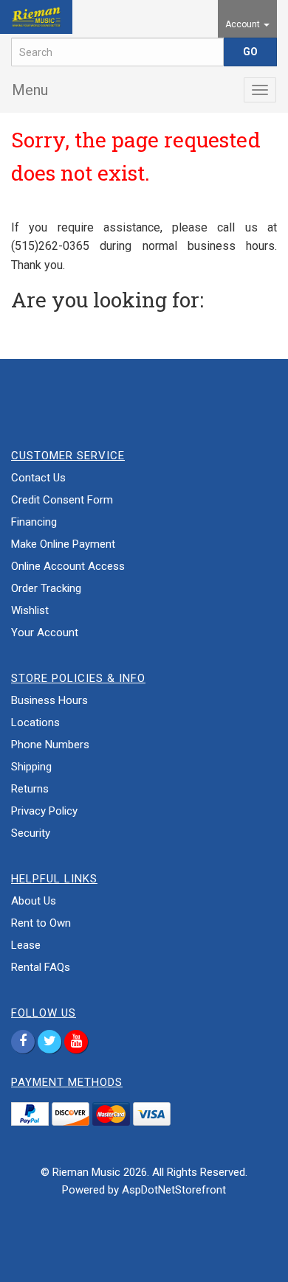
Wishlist (30, 610)
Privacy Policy (44, 811)
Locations (35, 722)
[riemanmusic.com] (36, 17)
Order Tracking (46, 588)
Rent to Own (41, 923)
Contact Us (38, 477)
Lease (26, 945)
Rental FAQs (40, 967)
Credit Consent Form (62, 499)
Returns (30, 788)
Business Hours (49, 700)
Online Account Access (68, 566)
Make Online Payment (63, 544)
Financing (34, 522)
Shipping (31, 766)
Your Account (44, 632)
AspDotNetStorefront (174, 1189)
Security (30, 833)
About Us (33, 900)
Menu (30, 90)
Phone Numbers (50, 744)
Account (243, 24)
